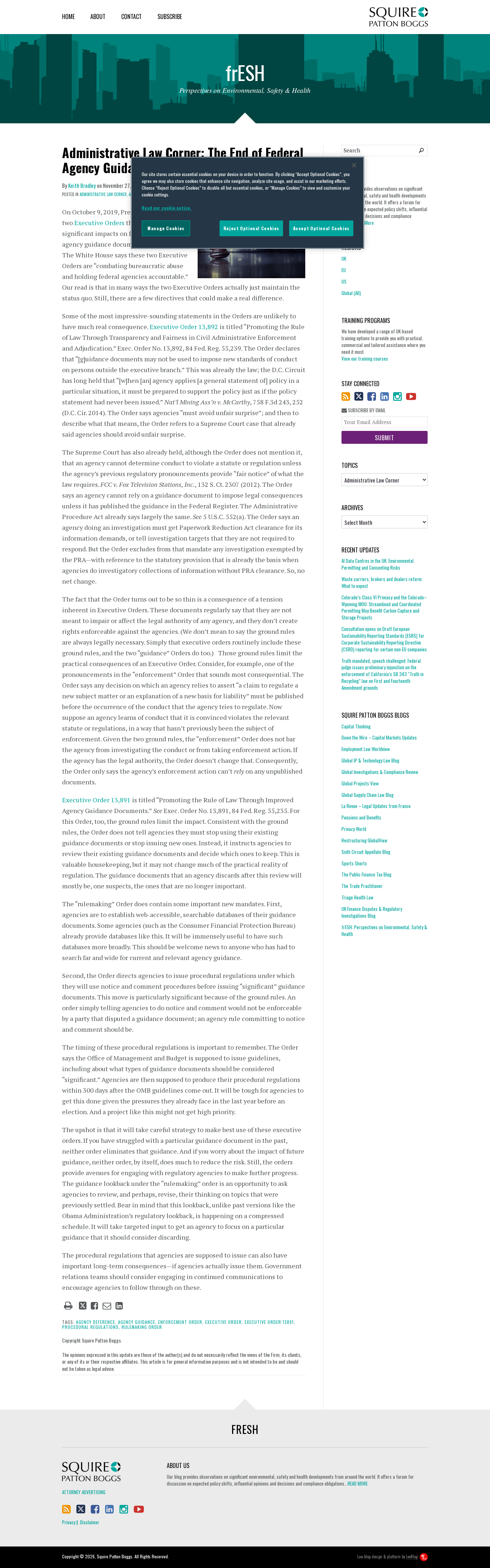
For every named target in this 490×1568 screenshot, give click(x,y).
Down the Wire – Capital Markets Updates (379, 737)
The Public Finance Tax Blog (366, 874)
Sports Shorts (354, 863)
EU (343, 270)
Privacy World (353, 828)
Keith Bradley (82, 185)
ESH (245, 74)
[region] (247, 202)
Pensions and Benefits (361, 817)
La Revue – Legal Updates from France (376, 805)
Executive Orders (99, 222)
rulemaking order (142, 1327)
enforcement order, (181, 1322)
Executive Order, (224, 1322)
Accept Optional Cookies (321, 228)
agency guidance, (137, 1322)
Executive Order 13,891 (96, 799)
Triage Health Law (357, 897)
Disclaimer (89, 1522)
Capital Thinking (356, 726)
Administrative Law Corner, (104, 194)
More (369, 222)
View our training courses (364, 358)
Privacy (68, 1522)
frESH (245, 1429)
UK (343, 258)
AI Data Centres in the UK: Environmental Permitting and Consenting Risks (377, 564)
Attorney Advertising (83, 1492)
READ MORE (358, 1483)
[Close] (354, 165)
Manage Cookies (165, 228)
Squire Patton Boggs (398, 17)
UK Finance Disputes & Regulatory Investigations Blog (371, 912)
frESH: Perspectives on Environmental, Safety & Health (384, 930)
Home (68, 16)
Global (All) (351, 292)
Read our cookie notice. (167, 207)
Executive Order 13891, (270, 1322)
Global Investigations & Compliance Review (379, 771)
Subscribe (169, 16)
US (344, 281)
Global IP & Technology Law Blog (370, 760)
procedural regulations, (91, 1327)
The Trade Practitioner (362, 885)
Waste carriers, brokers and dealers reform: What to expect (382, 582)
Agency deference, (96, 1322)
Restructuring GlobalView (364, 840)
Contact (131, 16)
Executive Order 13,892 (184, 326)
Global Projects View (360, 783)
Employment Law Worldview (365, 748)
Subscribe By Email (366, 410)
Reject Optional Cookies (251, 228)
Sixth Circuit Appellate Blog (365, 851)
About (97, 16)
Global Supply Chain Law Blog (367, 794)
